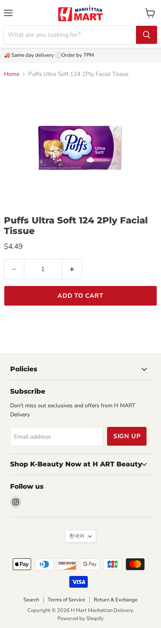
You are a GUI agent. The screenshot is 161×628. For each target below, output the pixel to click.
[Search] (146, 35)
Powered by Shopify (80, 618)
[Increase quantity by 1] (72, 269)
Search (31, 599)
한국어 (76, 536)
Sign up (127, 436)
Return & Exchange (116, 599)
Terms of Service (66, 599)
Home (12, 74)
